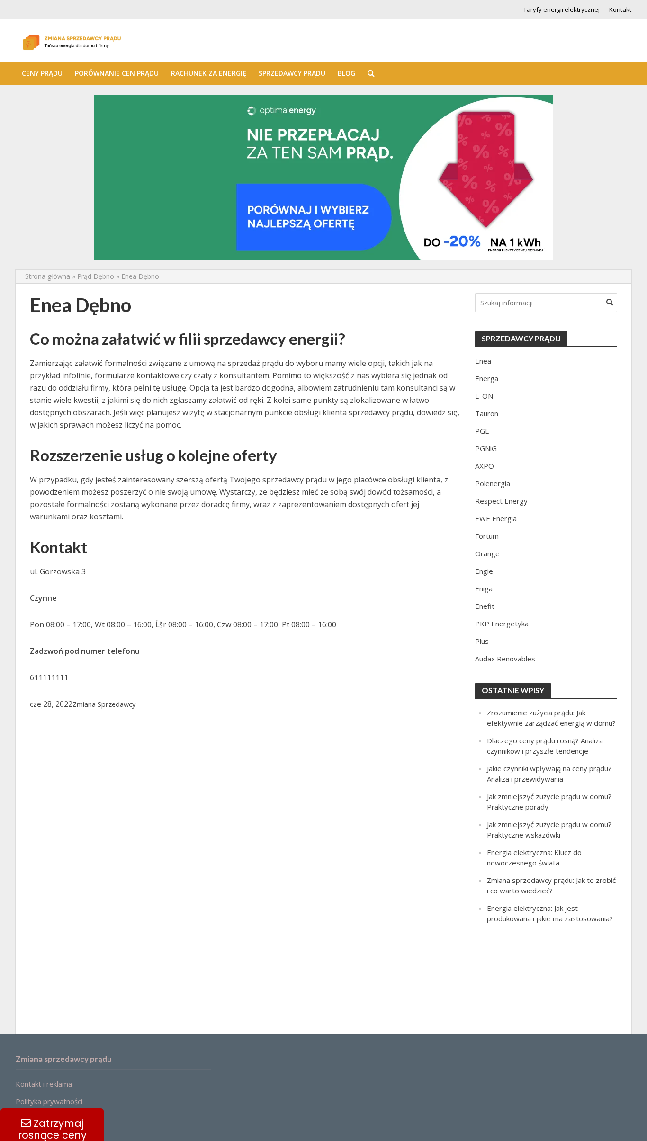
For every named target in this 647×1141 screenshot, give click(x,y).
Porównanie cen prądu (117, 73)
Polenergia (492, 483)
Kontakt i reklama (44, 1083)
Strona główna (47, 276)
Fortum (487, 536)
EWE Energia (496, 518)
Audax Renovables (505, 658)
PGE (482, 431)
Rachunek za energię (208, 73)
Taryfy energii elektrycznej (561, 9)
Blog (346, 73)
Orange (487, 553)
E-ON (484, 396)
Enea (483, 360)
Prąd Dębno (95, 276)
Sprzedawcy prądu (292, 73)
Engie (484, 571)
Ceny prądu (42, 73)
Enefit (484, 606)
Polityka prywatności (49, 1101)
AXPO (484, 466)
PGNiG (486, 448)
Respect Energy (501, 501)
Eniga (484, 588)
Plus (482, 641)
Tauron (486, 413)
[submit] (609, 301)
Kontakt (620, 9)
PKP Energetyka (502, 623)
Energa (486, 378)
